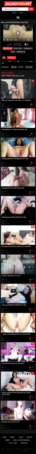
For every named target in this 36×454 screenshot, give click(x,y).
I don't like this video (11, 44)
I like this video (8, 44)
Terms (7, 440)
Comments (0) (21, 52)
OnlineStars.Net (9, 449)
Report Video (18, 48)
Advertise (24, 443)
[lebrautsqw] (4, 57)
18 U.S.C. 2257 (13, 443)
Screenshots (28, 48)
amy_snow (29, 67)
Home (4, 437)
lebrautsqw (11, 57)
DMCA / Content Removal (21, 440)
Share (13, 52)
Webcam (13, 67)
